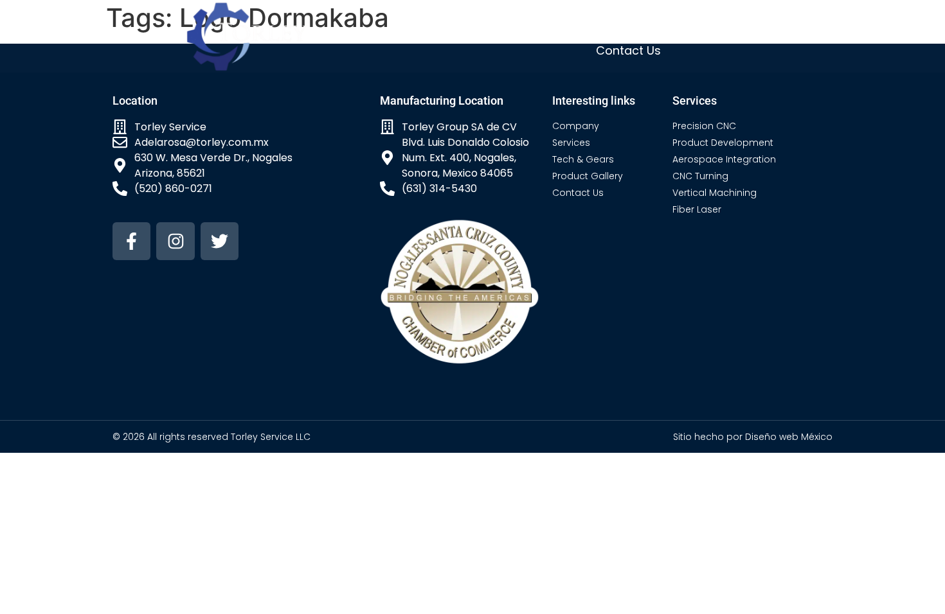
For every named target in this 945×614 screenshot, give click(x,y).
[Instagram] (175, 241)
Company (503, 22)
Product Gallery (754, 22)
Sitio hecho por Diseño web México (753, 436)
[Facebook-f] (131, 241)
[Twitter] (220, 241)
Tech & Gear (654, 22)
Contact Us (628, 50)
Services (575, 22)
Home (438, 22)
